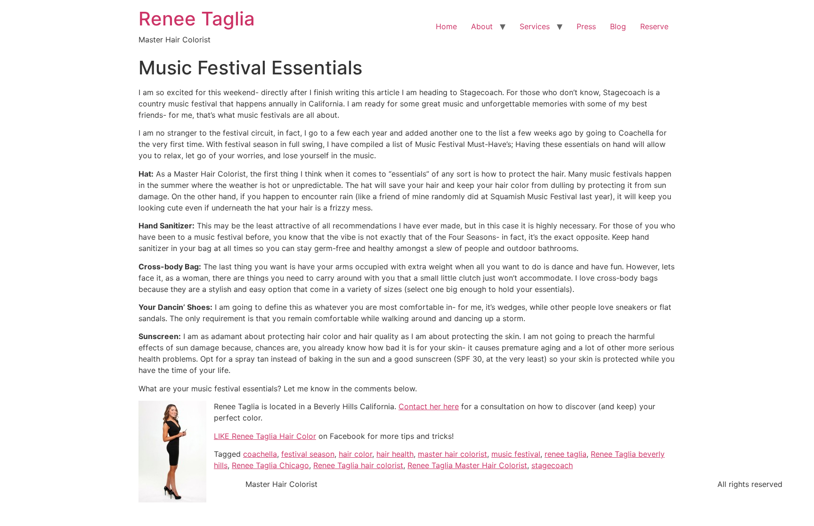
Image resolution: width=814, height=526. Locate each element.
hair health (395, 454)
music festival (515, 454)
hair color (355, 454)
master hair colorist (452, 454)
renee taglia (565, 454)
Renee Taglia (196, 18)
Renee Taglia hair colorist (358, 465)
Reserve (654, 26)
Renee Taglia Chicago (270, 465)
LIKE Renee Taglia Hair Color (265, 436)
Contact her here (429, 406)
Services (535, 26)
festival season (307, 454)
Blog (618, 26)
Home (446, 26)
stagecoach (552, 465)
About (482, 26)
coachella (260, 454)
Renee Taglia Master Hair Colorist (467, 465)
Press (586, 26)
